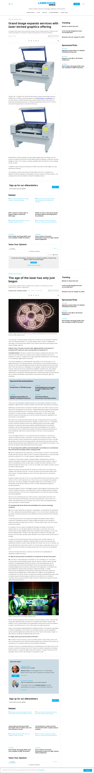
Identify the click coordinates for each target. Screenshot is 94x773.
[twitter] (33, 40)
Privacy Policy (42, 769)
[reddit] (36, 40)
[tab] (12, 248)
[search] (12, 4)
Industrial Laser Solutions (15, 19)
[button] (9, 4)
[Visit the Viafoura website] (55, 254)
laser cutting (40, 98)
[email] (38, 40)
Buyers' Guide (64, 12)
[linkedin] (31, 40)
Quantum (44, 12)
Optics (38, 12)
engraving (49, 98)
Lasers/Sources (30, 12)
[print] (58, 40)
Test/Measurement (54, 12)
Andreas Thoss (12, 290)
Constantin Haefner (22, 290)
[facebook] (29, 40)
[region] (34, 251)
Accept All (88, 770)
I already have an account (33, 265)
